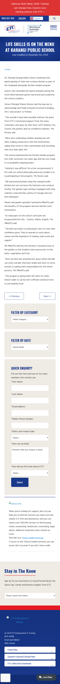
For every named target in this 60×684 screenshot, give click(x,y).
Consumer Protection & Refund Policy (21, 656)
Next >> (47, 296)
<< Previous (14, 296)
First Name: (17, 381)
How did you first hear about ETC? (27, 466)
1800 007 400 (7, 18)
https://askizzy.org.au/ (33, 537)
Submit (20, 482)
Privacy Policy (12, 649)
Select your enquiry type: (23, 431)
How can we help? (20, 443)
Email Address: (18, 406)
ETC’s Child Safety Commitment (19, 663)
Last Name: (17, 394)
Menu (53, 29)
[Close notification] (55, 7)
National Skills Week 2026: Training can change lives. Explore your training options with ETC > (30, 7)
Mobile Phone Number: (22, 418)
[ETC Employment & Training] (23, 29)
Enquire (22, 18)
